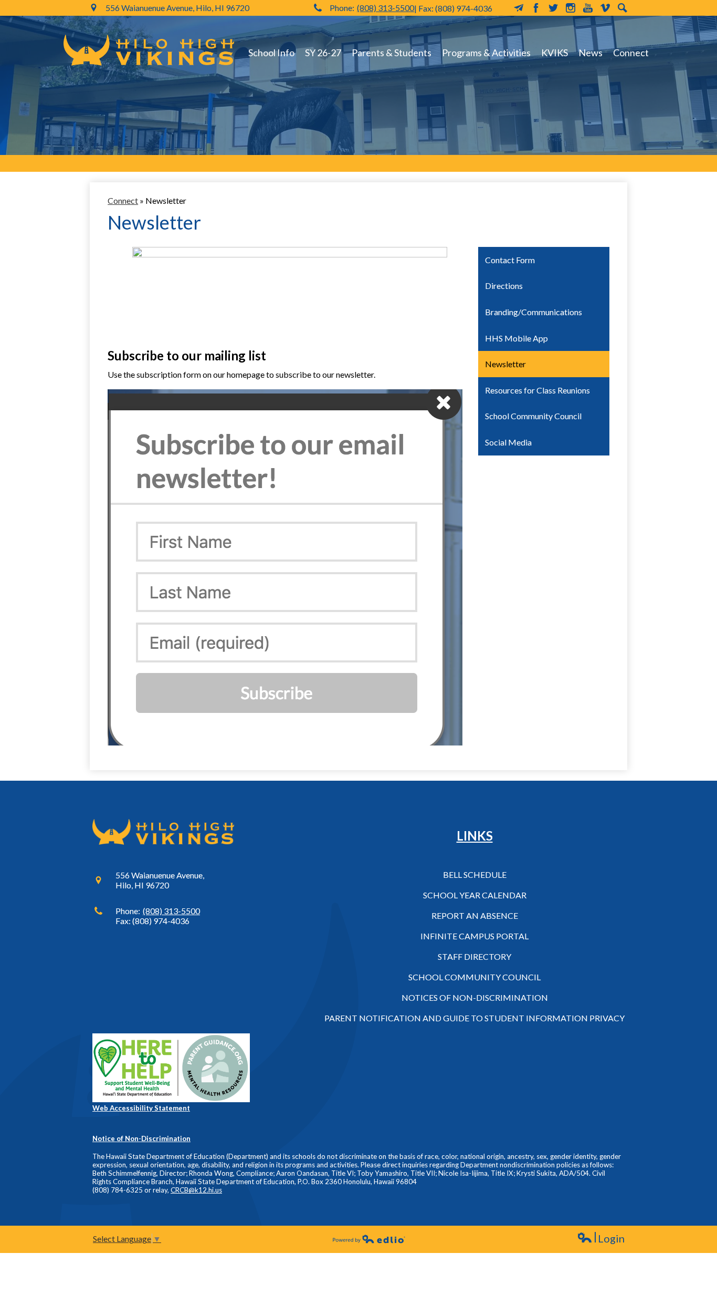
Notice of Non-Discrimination (141, 1138)
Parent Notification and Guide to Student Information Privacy (474, 1018)
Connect (123, 200)
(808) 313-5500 (385, 8)
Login (601, 1238)
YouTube (588, 8)
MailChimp (518, 8)
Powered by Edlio (369, 1239)
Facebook (536, 8)
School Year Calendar (474, 895)
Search (622, 8)
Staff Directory (474, 956)
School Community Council (474, 977)
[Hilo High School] (149, 50)
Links (475, 835)
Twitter (553, 8)
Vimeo (605, 8)
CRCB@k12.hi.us (196, 1190)
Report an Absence (474, 915)
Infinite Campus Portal (474, 936)
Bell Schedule (475, 874)
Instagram (570, 8)
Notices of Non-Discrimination (475, 997)
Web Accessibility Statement (141, 1108)
